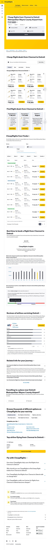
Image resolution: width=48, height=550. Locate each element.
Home (7, 50)
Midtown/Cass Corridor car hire (32, 428)
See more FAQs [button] (26, 382)
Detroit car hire (29, 424)
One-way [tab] (28, 67)
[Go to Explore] (2, 13)
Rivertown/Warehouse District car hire (14, 432)
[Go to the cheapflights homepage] (9, 2)
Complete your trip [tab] (11, 414)
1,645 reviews (15, 327)
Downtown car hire (11, 426)
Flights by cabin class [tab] (36, 414)
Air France (14, 323)
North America (12, 50)
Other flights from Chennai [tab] (23, 417)
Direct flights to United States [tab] (24, 414)
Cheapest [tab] (10, 67)
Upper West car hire (11, 430)
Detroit (24, 50)
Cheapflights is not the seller (13, 515)
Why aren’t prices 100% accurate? (14, 519)
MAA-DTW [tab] (26, 241)
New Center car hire (30, 426)
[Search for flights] (2, 5)
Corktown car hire (10, 428)
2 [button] (42, 224)
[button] (2, 2)
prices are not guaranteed (32, 511)
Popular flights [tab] (34, 417)
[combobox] (22, 24)
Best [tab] (15, 67)
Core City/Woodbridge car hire (32, 430)
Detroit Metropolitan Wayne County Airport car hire (16, 425)
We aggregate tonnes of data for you (15, 517)
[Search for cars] (2, 11)
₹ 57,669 (12, 22)
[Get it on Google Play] (39, 530)
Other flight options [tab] (12, 417)
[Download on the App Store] (39, 533)
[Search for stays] (2, 8)
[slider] (36, 152)
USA (16, 50)
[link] (12, 128)
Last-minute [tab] (21, 67)
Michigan (20, 50)
